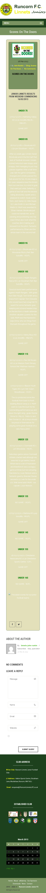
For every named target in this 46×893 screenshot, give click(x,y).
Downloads (17, 884)
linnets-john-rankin (29, 646)
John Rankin (19, 66)
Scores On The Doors (23, 74)
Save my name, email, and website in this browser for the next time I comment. (23, 739)
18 (8, 859)
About (16, 881)
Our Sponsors (32, 881)
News (24, 884)
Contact (29, 884)
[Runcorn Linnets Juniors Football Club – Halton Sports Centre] (23, 9)
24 (37, 859)
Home (10, 881)
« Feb (8, 868)
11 (8, 855)
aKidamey (22, 881)
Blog (28, 66)
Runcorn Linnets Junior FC (29, 887)
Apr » (13, 868)
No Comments (30, 69)
